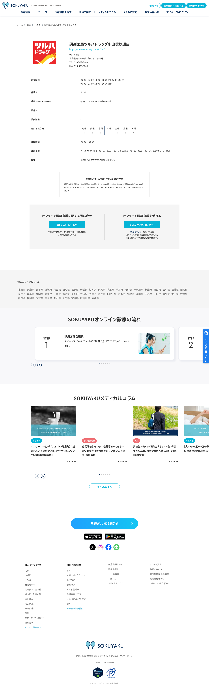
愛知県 (48, 294)
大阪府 (84, 294)
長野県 (21, 294)
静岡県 (39, 294)
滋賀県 (66, 294)
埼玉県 (110, 289)
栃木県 (92, 289)
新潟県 (148, 289)
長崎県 (48, 298)
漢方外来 (29, 603)
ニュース (42, 12)
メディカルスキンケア (76, 598)
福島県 (75, 289)
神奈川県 (138, 289)
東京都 (128, 289)
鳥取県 (121, 294)
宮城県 (48, 289)
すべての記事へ (104, 486)
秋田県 (57, 289)
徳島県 (166, 294)
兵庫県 (92, 294)
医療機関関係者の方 (173, 5)
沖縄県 (95, 298)
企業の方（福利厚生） (159, 583)
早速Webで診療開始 (104, 523)
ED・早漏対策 (73, 589)
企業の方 (153, 5)
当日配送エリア (115, 573)
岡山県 (139, 294)
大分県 (66, 298)
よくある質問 (130, 12)
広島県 (148, 294)
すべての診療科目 (33, 627)
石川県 (166, 289)
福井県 (175, 289)
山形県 (66, 289)
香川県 (175, 294)
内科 (27, 570)
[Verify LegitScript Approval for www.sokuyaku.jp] (98, 672)
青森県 (30, 289)
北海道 (38, 25)
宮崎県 (75, 298)
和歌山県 (112, 294)
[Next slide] (39, 365)
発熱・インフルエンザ (34, 617)
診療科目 (26, 12)
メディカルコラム (107, 12)
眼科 (27, 613)
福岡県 (30, 298)
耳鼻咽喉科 (30, 584)
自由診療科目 (74, 565)
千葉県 (119, 289)
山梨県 (184, 289)
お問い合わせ (152, 12)
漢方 (69, 603)
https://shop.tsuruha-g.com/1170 (86, 49)
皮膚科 (28, 575)
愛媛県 (184, 294)
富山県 (157, 289)
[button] (43, 476)
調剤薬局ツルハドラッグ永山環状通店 (60, 25)
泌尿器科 (29, 622)
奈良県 (101, 294)
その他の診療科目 (75, 608)
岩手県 (39, 289)
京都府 (75, 294)
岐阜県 (30, 294)
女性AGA (71, 584)
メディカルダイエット (76, 575)
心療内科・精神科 (33, 589)
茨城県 (84, 289)
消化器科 (29, 598)
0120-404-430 (69, 224)
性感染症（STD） (74, 594)
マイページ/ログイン (177, 12)
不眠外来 (29, 608)
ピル (69, 570)
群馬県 (101, 289)
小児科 (28, 579)
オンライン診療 (33, 565)
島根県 (130, 294)
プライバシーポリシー (104, 662)
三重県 (57, 294)
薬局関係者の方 (196, 5)
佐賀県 (39, 298)
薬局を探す (85, 12)
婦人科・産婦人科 (33, 594)
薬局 (29, 25)
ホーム (20, 25)
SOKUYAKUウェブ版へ (142, 224)
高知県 (21, 298)
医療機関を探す (63, 12)
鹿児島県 (85, 298)
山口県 (157, 294)
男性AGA (71, 579)
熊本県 (57, 298)
